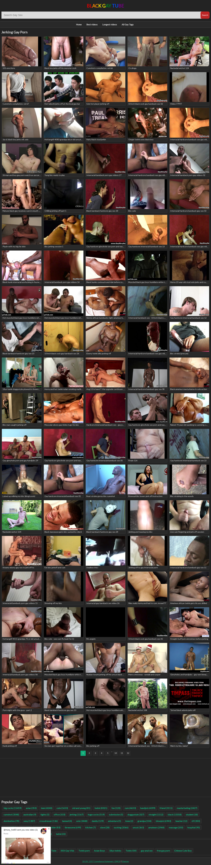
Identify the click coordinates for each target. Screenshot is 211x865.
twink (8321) (101, 808)
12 (128, 753)
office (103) (59, 814)
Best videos (92, 24)
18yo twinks (115, 850)
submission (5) (116, 814)
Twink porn (84, 850)
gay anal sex (147, 850)
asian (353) (31, 808)
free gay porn (163, 850)
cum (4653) (130, 808)
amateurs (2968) (156, 827)
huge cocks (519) (96, 814)
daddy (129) (98, 821)
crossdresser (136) (48, 821)
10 (116, 753)
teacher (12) (181, 821)
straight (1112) (156, 814)
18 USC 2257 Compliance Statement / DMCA (101, 861)
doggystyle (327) (135, 814)
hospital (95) (193, 827)
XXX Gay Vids (67, 850)
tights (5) (44, 814)
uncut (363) (138, 827)
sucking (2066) (121, 827)
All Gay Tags (128, 24)
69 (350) (196, 821)
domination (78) (11, 821)
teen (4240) (46, 808)
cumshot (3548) (11, 814)
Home (79, 24)
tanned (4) (67, 821)
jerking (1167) (77, 814)
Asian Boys (99, 850)
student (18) (192, 814)
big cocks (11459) (13, 808)
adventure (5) (114, 821)
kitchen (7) (90, 827)
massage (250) (176, 827)
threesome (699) (73, 827)
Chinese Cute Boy (183, 850)
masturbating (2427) (187, 808)
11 (122, 753)
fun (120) (116, 808)
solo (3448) (81, 821)
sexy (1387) (29, 821)
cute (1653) (62, 808)
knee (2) (129, 821)
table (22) (61, 833)
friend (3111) (166, 808)
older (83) (55, 827)
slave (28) (105, 827)
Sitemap (125, 861)
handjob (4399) (147, 808)
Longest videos (109, 24)
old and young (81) (81, 808)
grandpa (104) (144, 821)
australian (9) (29, 814)
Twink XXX (131, 850)
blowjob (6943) (163, 821)
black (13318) (175, 814)
